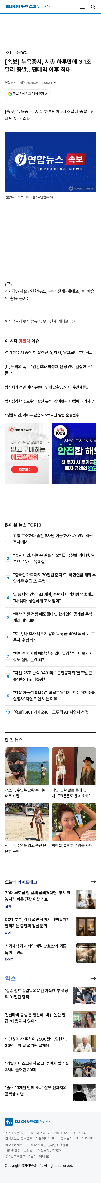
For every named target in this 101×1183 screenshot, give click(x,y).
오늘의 (21, 882)
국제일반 (21, 52)
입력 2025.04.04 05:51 (36, 83)
